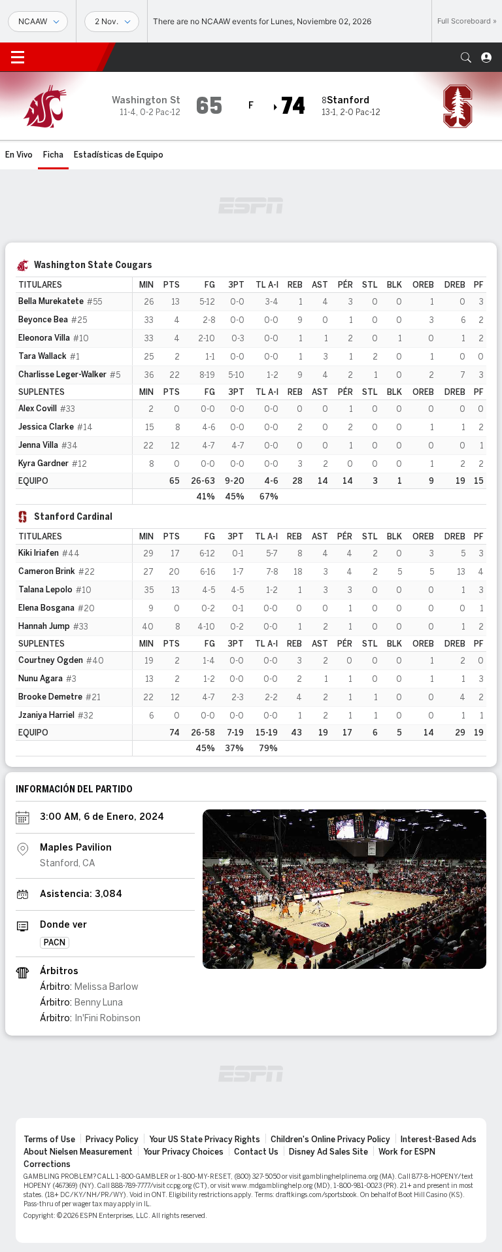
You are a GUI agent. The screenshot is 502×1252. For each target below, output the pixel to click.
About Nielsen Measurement (78, 1152)
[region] (309, 391)
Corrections (47, 1164)
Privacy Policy (112, 1139)
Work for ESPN (406, 1152)
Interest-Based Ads (439, 1139)
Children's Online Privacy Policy (330, 1139)
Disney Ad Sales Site (328, 1152)
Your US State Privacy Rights (204, 1139)
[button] (466, 57)
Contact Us (256, 1152)
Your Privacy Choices (183, 1152)
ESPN (68, 56)
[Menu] (17, 57)
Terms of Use (49, 1139)
